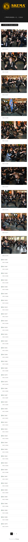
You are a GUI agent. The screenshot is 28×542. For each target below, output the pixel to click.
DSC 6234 (5, 337)
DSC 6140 (5, 72)
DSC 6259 (5, 357)
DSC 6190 (5, 276)
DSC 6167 (5, 186)
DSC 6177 (5, 232)
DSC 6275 (5, 377)
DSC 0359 (5, 492)
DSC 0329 (5, 438)
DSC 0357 (5, 479)
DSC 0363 (5, 499)
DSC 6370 (5, 526)
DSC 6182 (5, 262)
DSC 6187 (5, 269)
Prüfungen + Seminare (12, 17)
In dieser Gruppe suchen (10, 25)
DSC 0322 (5, 425)
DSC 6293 (5, 404)
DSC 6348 (5, 472)
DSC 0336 (5, 445)
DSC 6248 (5, 343)
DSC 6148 (5, 117)
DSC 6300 (5, 411)
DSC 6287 (5, 397)
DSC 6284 (5, 391)
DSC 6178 (5, 255)
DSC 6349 (5, 485)
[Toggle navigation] (3, 12)
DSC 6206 (5, 296)
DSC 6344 (5, 465)
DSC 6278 (5, 384)
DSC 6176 (5, 209)
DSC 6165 (5, 140)
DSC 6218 (5, 303)
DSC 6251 (5, 350)
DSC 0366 (5, 506)
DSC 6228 (5, 323)
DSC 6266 (5, 370)
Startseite (3, 17)
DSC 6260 (5, 364)
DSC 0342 (5, 458)
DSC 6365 (5, 513)
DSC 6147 (5, 94)
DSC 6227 (5, 316)
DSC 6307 (5, 418)
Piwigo (17, 539)
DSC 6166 (5, 163)
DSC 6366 (5, 519)
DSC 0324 (5, 431)
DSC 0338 (5, 452)
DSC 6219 (5, 309)
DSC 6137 (5, 49)
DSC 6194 (5, 282)
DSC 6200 (5, 289)
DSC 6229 (5, 330)
